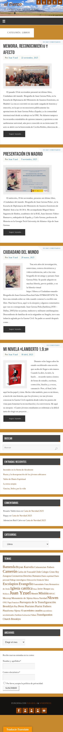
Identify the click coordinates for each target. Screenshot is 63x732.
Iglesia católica (21, 588)
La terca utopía (9, 484)
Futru (46, 584)
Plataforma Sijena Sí (13, 610)
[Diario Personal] (44, 2)
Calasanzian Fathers (44, 567)
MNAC (52, 594)
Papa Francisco (13, 603)
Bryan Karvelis (25, 567)
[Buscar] (56, 448)
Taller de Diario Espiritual (14, 479)
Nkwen (52, 598)
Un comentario (53, 345)
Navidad (43, 598)
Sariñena (18, 615)
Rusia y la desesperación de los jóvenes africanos (24, 474)
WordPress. (45, 703)
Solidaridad (26, 615)
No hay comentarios (51, 42)
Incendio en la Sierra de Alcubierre (18, 470)
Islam (35, 589)
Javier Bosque (43, 589)
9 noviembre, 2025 (29, 159)
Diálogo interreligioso (18, 580)
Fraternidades (39, 584)
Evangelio (26, 584)
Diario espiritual (47, 576)
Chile (38, 572)
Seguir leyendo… (16, 134)
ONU (5, 603)
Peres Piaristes (26, 606)
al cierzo (13, 4)
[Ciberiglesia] (54, 2)
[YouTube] (60, 2)
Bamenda (9, 567)
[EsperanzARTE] (49, 2)
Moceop (7, 598)
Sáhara (33, 615)
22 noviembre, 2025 (29, 58)
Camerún (10, 571)
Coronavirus (17, 576)
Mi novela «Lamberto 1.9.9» (25, 349)
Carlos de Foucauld (26, 572)
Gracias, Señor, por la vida (14, 488)
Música (36, 598)
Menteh (34, 593)
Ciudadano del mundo (21, 252)
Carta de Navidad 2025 (34, 511)
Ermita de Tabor (43, 580)
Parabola (32, 703)
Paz (16, 606)
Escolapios (10, 584)
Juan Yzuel (13, 58)
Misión (43, 593)
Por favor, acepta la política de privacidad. (24, 683)
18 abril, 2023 (27, 354)
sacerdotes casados (32, 610)
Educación (31, 580)
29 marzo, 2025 (27, 257)
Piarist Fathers (43, 606)
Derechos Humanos (32, 576)
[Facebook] (38, 2)
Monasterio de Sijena (22, 598)
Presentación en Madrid (23, 154)
